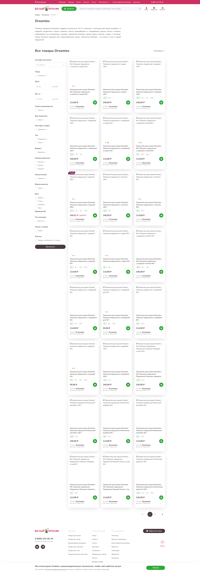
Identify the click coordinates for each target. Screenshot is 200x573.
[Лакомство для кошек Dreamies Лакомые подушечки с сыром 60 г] (116, 255)
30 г (143, 98)
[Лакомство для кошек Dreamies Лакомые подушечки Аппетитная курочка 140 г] (149, 481)
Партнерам (115, 551)
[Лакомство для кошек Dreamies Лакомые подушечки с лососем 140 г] (116, 198)
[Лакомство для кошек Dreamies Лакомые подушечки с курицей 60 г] (83, 255)
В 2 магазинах (113, 388)
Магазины (115, 536)
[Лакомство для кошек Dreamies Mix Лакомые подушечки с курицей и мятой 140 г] (149, 255)
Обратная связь (155, 531)
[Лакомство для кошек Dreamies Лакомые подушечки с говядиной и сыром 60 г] (116, 142)
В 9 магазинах (146, 388)
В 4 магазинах (80, 162)
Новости (86, 2)
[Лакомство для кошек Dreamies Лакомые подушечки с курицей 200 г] (83, 198)
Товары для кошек (74, 536)
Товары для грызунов (75, 547)
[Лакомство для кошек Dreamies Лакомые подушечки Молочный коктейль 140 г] (83, 424)
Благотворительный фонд (122, 2)
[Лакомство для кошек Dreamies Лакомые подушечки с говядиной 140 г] (83, 142)
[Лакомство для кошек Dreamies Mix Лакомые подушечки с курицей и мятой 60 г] (149, 142)
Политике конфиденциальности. (56, 569)
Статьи (94, 2)
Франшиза (115, 554)
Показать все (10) (40, 211)
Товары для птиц (74, 551)
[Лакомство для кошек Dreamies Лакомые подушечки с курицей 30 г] (83, 368)
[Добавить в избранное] (95, 62)
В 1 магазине (113, 332)
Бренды (71, 2)
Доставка (95, 547)
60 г (110, 98)
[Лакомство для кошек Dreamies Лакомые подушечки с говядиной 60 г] (83, 311)
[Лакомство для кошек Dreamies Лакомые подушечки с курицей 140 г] (149, 86)
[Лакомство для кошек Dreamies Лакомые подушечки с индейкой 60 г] (149, 311)
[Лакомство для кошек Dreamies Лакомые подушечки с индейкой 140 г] (116, 368)
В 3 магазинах (146, 332)
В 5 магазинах (80, 106)
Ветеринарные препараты (77, 543)
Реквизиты (115, 558)
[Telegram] (43, 547)
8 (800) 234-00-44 (157, 2)
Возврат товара (97, 562)
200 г (152, 98)
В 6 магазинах (113, 162)
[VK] (37, 547)
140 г (105, 98)
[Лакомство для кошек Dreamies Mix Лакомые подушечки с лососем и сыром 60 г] (83, 86)
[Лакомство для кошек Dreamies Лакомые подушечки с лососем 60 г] (149, 198)
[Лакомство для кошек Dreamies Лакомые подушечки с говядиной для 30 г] (116, 311)
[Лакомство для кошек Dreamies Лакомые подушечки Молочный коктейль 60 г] (149, 424)
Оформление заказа (99, 554)
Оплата (94, 558)
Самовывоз (96, 551)
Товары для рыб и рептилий (77, 554)
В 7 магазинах (113, 106)
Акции (78, 2)
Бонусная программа (119, 539)
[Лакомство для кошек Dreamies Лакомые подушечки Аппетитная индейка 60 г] (116, 424)
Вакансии (136, 2)
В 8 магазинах (146, 162)
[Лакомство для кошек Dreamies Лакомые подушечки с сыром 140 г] (116, 86)
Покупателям (103, 2)
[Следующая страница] (162, 514)
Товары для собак (74, 539)
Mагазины (62, 2)
